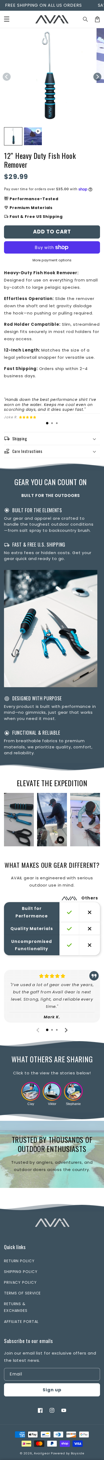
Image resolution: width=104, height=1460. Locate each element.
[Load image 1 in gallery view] (13, 136)
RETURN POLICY (19, 1261)
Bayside (77, 1453)
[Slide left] (7, 77)
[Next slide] (93, 820)
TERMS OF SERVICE (22, 1293)
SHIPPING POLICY (21, 1271)
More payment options (52, 260)
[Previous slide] (11, 820)
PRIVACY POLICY (20, 1282)
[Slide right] (97, 77)
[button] (85, 19)
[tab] (47, 423)
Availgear (42, 1453)
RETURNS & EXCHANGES (15, 1307)
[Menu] (7, 19)
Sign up (52, 1390)
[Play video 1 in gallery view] (33, 136)
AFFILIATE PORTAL (21, 1321)
